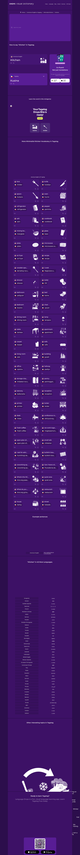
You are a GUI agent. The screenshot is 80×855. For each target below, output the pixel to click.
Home (23, 12)
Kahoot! (58, 3)
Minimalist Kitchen (48, 12)
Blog (55, 3)
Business (63, 3)
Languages (51, 3)
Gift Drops (68, 3)
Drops (46, 3)
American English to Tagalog (34, 12)
